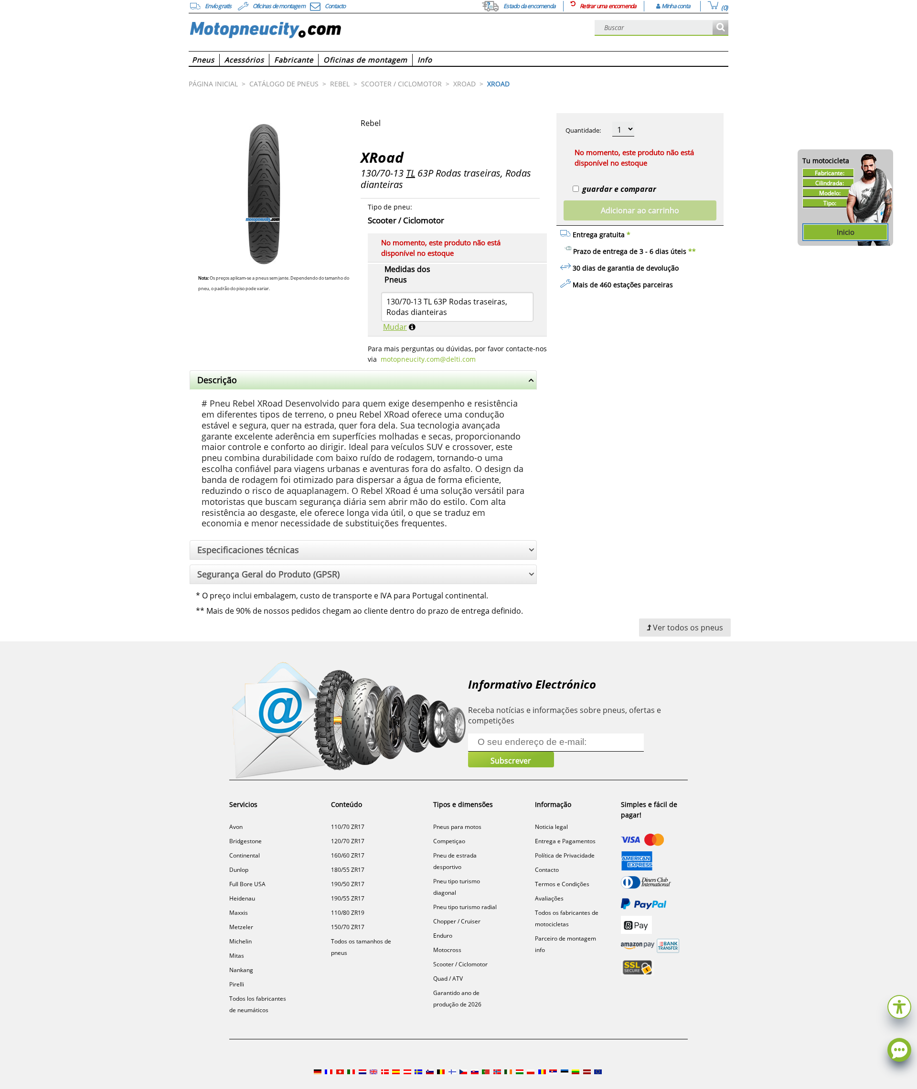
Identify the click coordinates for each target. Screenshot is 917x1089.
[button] (899, 1005)
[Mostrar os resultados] (720, 28)
